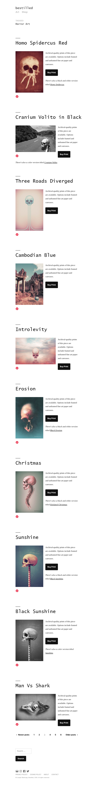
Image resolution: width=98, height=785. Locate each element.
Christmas (28, 463)
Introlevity (31, 329)
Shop (25, 12)
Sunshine (27, 537)
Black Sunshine (36, 611)
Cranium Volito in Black (49, 117)
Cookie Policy (35, 774)
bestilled (24, 8)
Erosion (26, 389)
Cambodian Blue (36, 255)
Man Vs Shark (33, 686)
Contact (55, 774)
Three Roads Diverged (44, 181)
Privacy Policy (21, 774)
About (46, 774)
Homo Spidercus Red (41, 43)
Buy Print (51, 72)
